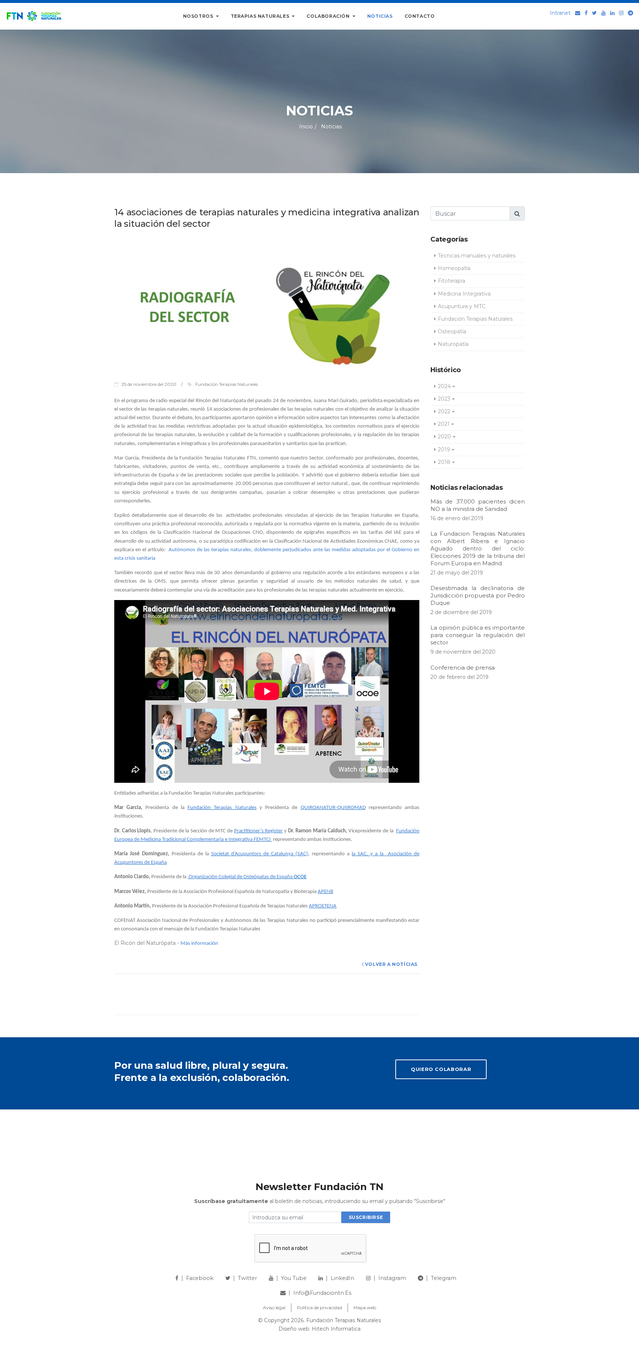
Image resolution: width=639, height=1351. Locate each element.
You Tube (294, 1278)
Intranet (560, 13)
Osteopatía (452, 331)
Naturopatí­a (453, 344)
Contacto (420, 16)
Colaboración (329, 16)
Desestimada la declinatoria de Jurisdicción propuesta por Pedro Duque (477, 595)
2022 (444, 411)
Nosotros (198, 16)
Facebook (199, 1278)
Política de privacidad (319, 1307)
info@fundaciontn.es (322, 1293)
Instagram (392, 1278)
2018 (444, 462)
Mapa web (365, 1307)
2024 (444, 386)
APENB (325, 892)
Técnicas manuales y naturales (476, 255)
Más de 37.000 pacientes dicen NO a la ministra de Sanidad (477, 505)
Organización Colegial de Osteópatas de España (240, 877)
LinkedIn (342, 1278)
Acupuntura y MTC (462, 306)
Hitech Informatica (336, 1328)
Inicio (306, 126)
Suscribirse (366, 1217)
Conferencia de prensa (462, 667)
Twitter (247, 1278)
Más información (199, 943)
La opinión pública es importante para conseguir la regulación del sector (477, 635)
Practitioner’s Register (258, 831)
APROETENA (323, 906)
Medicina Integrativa (464, 293)
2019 (444, 449)
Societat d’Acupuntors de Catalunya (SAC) (259, 854)
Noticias (380, 16)
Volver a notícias (391, 964)
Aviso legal (274, 1307)
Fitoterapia (451, 280)
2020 (444, 436)
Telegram (443, 1278)
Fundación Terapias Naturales (221, 808)
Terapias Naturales (261, 16)
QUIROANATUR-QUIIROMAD (333, 808)
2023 (444, 398)
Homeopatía (454, 268)
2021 (444, 424)
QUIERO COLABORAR (441, 1069)
